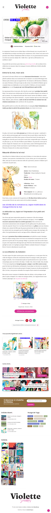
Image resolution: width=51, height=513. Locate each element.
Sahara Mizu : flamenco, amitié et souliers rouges (9, 352)
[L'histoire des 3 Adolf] (12, 446)
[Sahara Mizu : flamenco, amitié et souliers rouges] (3, 430)
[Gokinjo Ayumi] (12, 460)
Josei (45, 416)
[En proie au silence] (4, 481)
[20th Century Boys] (12, 481)
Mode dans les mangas (33, 423)
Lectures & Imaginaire (40, 418)
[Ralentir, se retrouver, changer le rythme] (3, 417)
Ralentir (43, 423)
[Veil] (12, 467)
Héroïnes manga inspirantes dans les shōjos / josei (40, 351)
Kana (30, 177)
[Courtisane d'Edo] (4, 467)
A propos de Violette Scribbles (13, 422)
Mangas (25, 303)
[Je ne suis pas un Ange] (12, 453)
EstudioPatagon (30, 509)
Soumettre (30, 404)
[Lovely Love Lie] (12, 474)
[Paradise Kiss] (19, 460)
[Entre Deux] (19, 474)
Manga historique (32, 421)
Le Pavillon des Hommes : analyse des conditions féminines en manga (23, 352)
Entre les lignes (38, 416)
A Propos (30, 416)
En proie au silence (21, 278)
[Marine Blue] (19, 446)
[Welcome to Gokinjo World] (19, 453)
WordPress (36, 507)
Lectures (30, 418)
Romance (27, 306)
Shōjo (28, 303)
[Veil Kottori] (4, 446)
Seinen (29, 426)
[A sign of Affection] (4, 453)
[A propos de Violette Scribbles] (3, 423)
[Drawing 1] (4, 474)
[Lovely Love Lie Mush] (4, 460)
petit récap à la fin (30, 64)
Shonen (36, 426)
